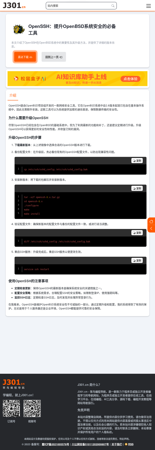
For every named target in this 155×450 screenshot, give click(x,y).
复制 (138, 160)
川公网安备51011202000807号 (90, 444)
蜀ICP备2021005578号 (55, 444)
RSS (130, 444)
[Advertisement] (77, 344)
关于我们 (117, 444)
